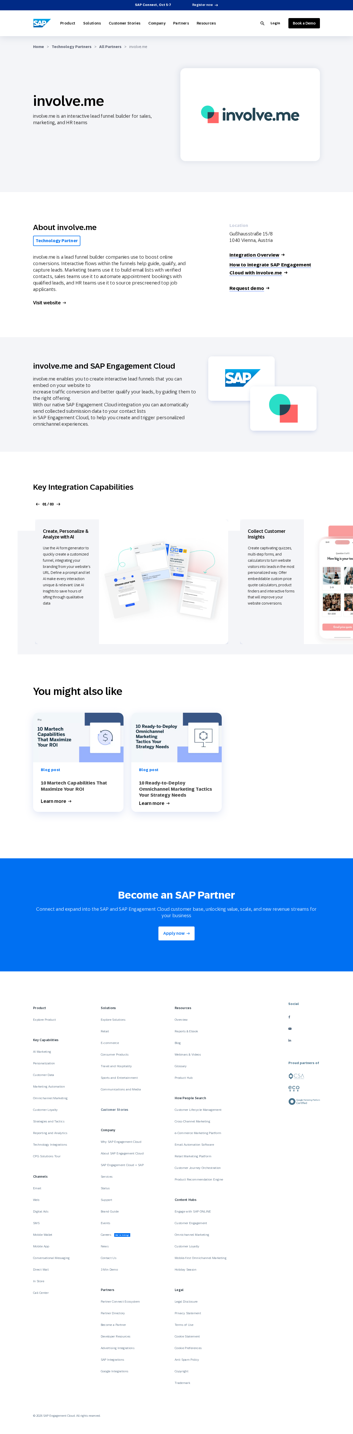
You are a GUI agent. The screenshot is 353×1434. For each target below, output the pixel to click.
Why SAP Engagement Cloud (121, 1142)
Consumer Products (115, 1054)
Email (37, 1188)
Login (275, 23)
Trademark (182, 1383)
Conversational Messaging (51, 1258)
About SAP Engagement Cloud (122, 1153)
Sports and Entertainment (119, 1078)
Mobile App (41, 1246)
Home (38, 47)
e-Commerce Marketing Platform (198, 1133)
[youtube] (304, 1028)
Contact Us (109, 1258)
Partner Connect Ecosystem (120, 1301)
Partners (181, 23)
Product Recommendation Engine (199, 1179)
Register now (202, 5)
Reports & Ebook (186, 1031)
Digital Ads (40, 1211)
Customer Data (43, 1075)
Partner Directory (113, 1313)
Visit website (47, 302)
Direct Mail (41, 1269)
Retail (105, 1031)
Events (105, 1223)
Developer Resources (116, 1336)
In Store (38, 1281)
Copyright (181, 1371)
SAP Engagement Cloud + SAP (122, 1165)
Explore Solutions (113, 1019)
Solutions (92, 23)
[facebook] (304, 1017)
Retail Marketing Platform (193, 1156)
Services (107, 1176)
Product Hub (184, 1078)
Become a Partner (113, 1325)
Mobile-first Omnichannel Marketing (200, 1258)
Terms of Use (184, 1325)
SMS (36, 1223)
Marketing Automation (49, 1086)
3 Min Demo (109, 1269)
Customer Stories (125, 23)
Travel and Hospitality (116, 1066)
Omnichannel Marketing (50, 1098)
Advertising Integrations (118, 1348)
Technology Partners (71, 47)
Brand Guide (110, 1211)
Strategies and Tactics (48, 1121)
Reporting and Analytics (50, 1133)
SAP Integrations (112, 1359)
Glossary (181, 1066)
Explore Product (44, 1019)
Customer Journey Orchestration (198, 1168)
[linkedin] (304, 1040)
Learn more (53, 801)
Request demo (246, 288)
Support (106, 1200)
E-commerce (110, 1043)
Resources (206, 23)
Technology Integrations (50, 1144)
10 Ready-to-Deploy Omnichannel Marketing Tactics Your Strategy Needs (175, 789)
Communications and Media (121, 1089)
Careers (115, 1235)
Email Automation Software (194, 1144)
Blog (178, 1043)
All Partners (110, 47)
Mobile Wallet (42, 1235)
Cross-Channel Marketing (192, 1121)
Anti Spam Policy (187, 1359)
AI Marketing (42, 1051)
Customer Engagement (191, 1223)
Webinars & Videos (188, 1054)
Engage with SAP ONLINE (193, 1211)
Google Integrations (114, 1371)
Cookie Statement (187, 1336)
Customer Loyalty (45, 1110)
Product (67, 23)
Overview (181, 1019)
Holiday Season (185, 1269)
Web (36, 1200)
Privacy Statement (188, 1313)
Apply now (174, 933)
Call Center (41, 1293)
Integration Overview (254, 255)
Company (157, 23)
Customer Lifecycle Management (198, 1110)
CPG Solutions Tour (46, 1156)
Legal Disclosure (186, 1301)
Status (105, 1188)
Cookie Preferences (188, 1348)
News (105, 1246)
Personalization (44, 1063)
